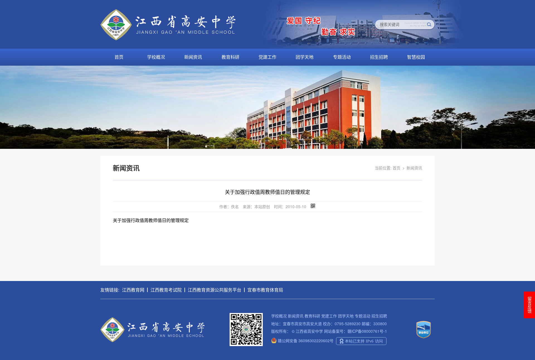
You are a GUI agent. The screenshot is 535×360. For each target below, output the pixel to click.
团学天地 (304, 57)
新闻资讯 (193, 57)
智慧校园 (416, 57)
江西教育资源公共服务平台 (214, 290)
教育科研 (230, 57)
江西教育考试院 (166, 290)
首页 (119, 57)
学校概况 (156, 57)
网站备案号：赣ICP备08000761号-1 (355, 331)
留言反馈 (529, 305)
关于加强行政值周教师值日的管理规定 (151, 220)
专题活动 (342, 57)
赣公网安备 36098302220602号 (305, 340)
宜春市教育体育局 (265, 290)
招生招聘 (379, 57)
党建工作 (267, 57)
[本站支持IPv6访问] (361, 340)
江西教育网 (133, 290)
